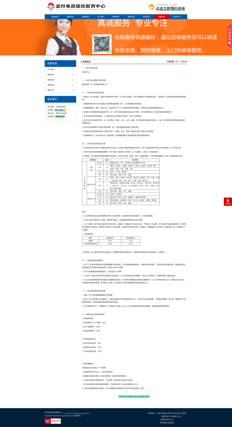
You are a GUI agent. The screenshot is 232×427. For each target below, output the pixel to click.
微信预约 (116, 17)
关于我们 (100, 17)
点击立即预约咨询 (170, 9)
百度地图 (163, 423)
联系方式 (177, 17)
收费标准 (161, 17)
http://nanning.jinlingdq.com (63, 416)
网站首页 (55, 17)
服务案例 (85, 17)
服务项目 (70, 17)
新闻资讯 (146, 17)
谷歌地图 (170, 423)
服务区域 (131, 17)
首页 (177, 62)
